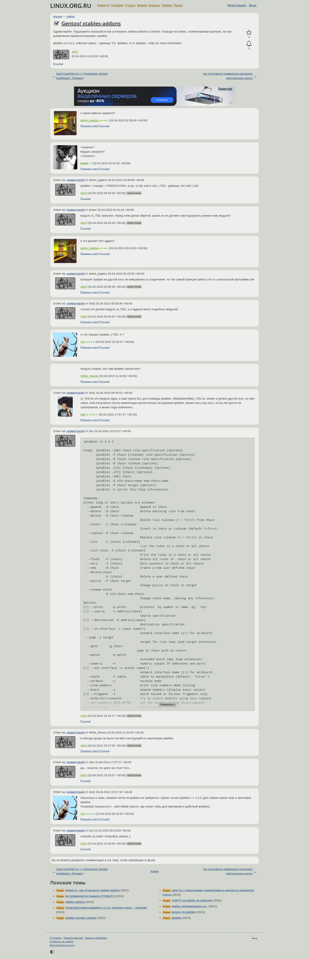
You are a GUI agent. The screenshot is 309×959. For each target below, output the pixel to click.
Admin (70, 16)
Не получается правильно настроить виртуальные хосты (228, 76)
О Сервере (56, 938)
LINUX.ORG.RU (70, 6)
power (84, 163)
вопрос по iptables (184, 912)
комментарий (75, 180)
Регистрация (236, 5)
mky (83, 414)
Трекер (167, 5)
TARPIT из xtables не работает (192, 900)
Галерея (117, 5)
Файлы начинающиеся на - (190, 906)
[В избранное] (249, 32)
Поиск (178, 5)
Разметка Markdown (96, 938)
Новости (103, 5)
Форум (142, 5)
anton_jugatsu (89, 120)
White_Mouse (89, 376)
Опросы (154, 5)
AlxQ (75, 52)
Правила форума (73, 938)
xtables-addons (75, 902)
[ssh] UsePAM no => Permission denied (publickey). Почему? (82, 76)
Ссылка (58, 63)
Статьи (130, 5)
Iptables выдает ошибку (81, 918)
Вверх (255, 938)
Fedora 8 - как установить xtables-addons (92, 890)
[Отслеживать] (249, 43)
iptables (177, 918)
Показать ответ (89, 125)
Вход (252, 5)
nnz (82, 341)
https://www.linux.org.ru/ (62, 945)
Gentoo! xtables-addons (91, 23)
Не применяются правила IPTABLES (90, 896)
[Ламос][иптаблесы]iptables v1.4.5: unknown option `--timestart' (106, 907)
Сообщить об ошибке (61, 941)
